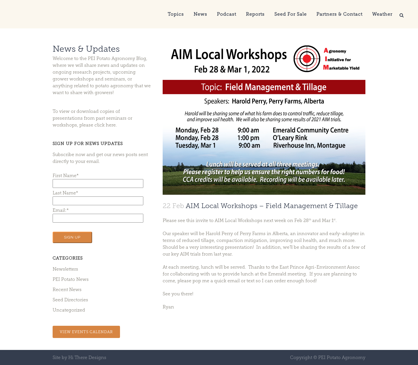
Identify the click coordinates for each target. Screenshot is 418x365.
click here (105, 125)
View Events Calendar (86, 332)
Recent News (67, 289)
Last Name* (65, 193)
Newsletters (65, 269)
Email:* (61, 210)
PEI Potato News (71, 279)
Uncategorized (69, 310)
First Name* (66, 175)
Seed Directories (70, 299)
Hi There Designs (87, 357)
